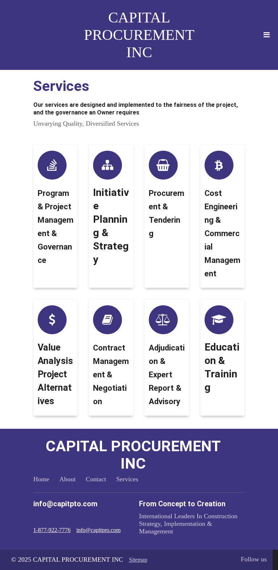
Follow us (254, 559)
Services (127, 479)
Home (41, 479)
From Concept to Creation (182, 503)
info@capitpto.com (65, 503)
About (67, 479)
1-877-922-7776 (52, 530)
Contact (96, 479)
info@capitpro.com (98, 530)
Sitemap (138, 560)
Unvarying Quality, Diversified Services (86, 123)
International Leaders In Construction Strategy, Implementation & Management (188, 523)
